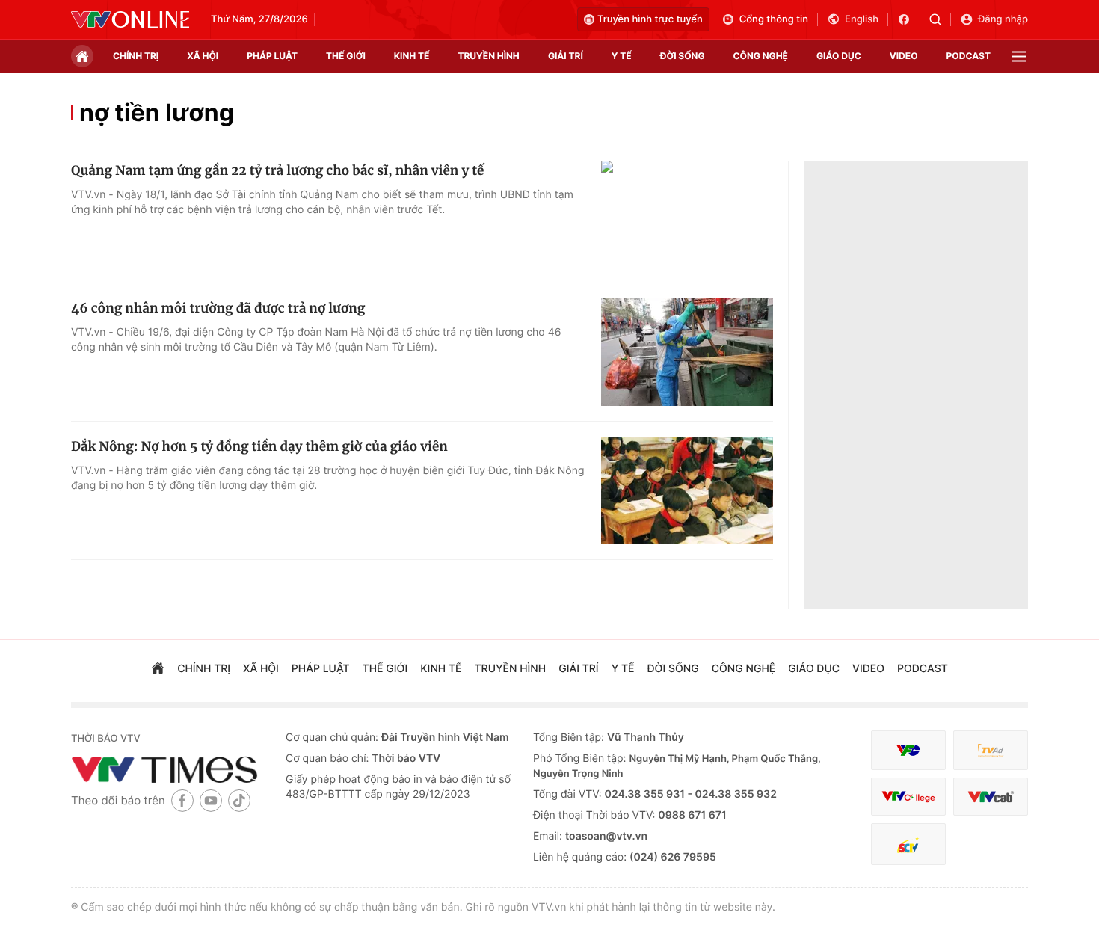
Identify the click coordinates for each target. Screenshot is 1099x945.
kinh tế (412, 55)
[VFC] (908, 750)
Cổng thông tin (773, 19)
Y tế (622, 55)
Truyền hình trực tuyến (650, 19)
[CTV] (908, 797)
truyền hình (488, 55)
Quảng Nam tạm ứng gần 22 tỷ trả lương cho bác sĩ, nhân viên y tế (277, 170)
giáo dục (838, 55)
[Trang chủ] (82, 56)
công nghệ (760, 55)
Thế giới (346, 55)
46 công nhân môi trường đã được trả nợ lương (218, 308)
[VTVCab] (990, 797)
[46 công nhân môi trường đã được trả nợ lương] (687, 352)
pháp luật (272, 55)
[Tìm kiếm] (940, 19)
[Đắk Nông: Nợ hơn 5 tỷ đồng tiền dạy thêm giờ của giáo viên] (687, 490)
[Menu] (1019, 56)
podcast (968, 55)
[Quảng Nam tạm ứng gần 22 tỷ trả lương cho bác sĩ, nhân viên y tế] (687, 214)
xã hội (202, 55)
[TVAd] (990, 750)
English (861, 19)
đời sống (682, 55)
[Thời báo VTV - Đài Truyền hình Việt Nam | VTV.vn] (130, 19)
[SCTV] (908, 844)
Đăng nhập (1003, 19)
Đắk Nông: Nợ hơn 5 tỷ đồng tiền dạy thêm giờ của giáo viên (259, 446)
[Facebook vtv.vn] (908, 19)
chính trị (135, 55)
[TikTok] (239, 800)
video (904, 55)
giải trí (565, 55)
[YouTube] (211, 800)
